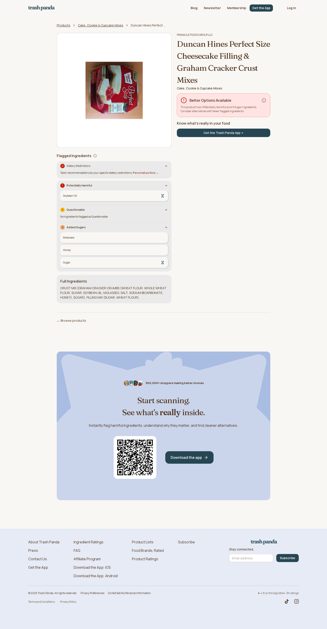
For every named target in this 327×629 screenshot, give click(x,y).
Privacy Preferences (92, 593)
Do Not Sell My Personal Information (129, 593)
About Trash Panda (43, 542)
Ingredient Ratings (88, 542)
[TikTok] (287, 601)
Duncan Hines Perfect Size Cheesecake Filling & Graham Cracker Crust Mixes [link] (148, 25)
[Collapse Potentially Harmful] (166, 185)
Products (63, 25)
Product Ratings (145, 558)
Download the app (186, 457)
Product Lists (142, 542)
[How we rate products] (263, 100)
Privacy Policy (68, 602)
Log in (291, 8)
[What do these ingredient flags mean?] (95, 156)
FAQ (77, 550)
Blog (194, 8)
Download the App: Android (96, 575)
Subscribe (186, 542)
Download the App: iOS (92, 567)
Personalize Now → (145, 173)
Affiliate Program (87, 558)
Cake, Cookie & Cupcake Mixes (100, 25)
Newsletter (212, 8)
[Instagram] (296, 601)
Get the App (261, 8)
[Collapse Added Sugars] (166, 227)
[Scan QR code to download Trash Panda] (135, 457)
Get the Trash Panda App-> (224, 133)
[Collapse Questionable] (166, 210)
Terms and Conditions (41, 602)
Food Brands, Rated (148, 550)
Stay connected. (241, 549)
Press (33, 550)
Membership (236, 8)
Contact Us (37, 558)
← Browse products (71, 320)
